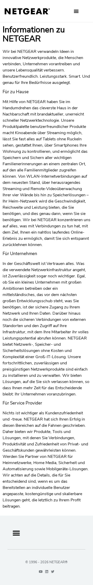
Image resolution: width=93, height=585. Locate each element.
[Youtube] (40, 571)
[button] (76, 11)
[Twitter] (52, 571)
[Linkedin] (46, 571)
